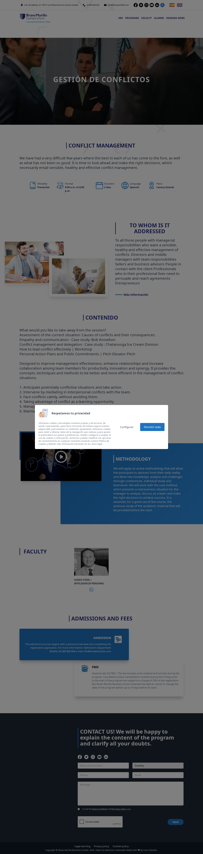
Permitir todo (152, 427)
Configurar (126, 427)
